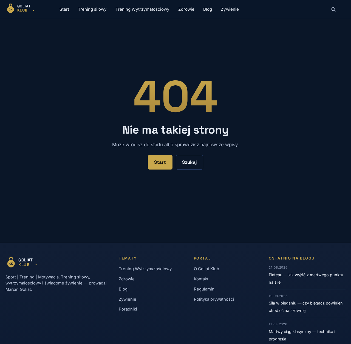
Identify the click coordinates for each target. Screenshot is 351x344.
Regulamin (204, 289)
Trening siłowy (92, 9)
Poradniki (128, 309)
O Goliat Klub (206, 268)
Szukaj (189, 162)
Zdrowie (186, 9)
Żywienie (230, 9)
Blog (207, 9)
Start (64, 9)
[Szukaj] (333, 9)
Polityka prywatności (214, 299)
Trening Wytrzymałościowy (142, 9)
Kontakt (201, 279)
